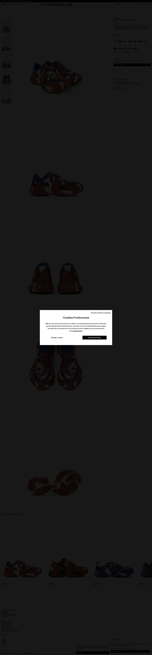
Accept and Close (94, 337)
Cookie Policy (77, 331)
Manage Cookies (57, 337)
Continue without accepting (100, 313)
